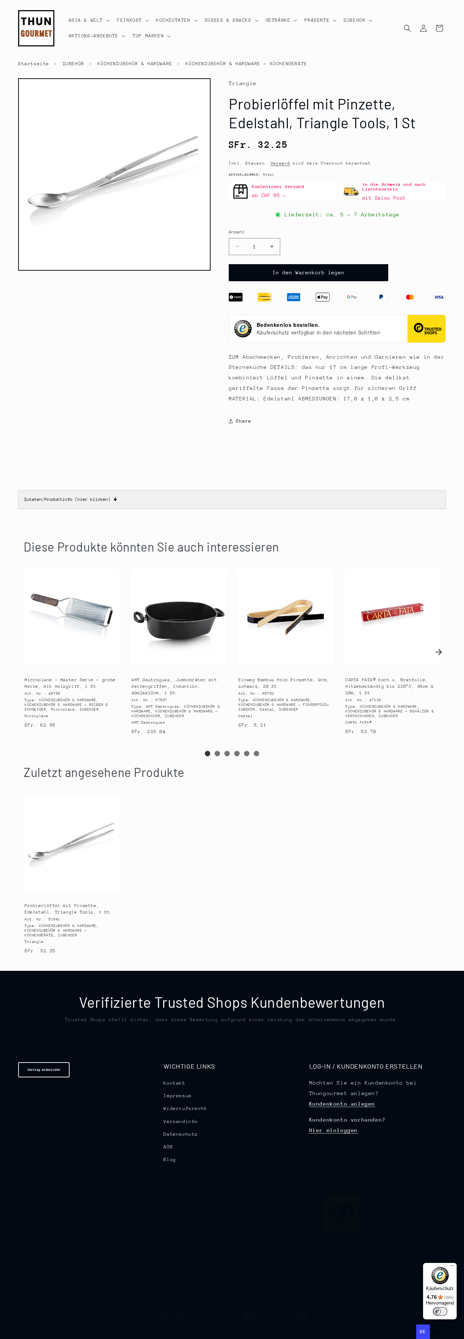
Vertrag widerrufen (44, 1070)
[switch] (440, 1311)
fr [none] (437, 1331)
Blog (169, 1159)
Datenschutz (180, 1134)
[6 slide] (256, 753)
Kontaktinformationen (368, 1331)
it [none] (450, 1331)
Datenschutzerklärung (239, 1331)
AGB (168, 1146)
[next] (438, 652)
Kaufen (71, 663)
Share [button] (244, 421)
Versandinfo (180, 1121)
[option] (436, 1332)
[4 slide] (237, 753)
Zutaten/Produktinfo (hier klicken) (70, 499)
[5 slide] (246, 753)
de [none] (423, 1331)
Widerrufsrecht (185, 1108)
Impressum (177, 1095)
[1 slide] (207, 753)
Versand (280, 163)
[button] (89, 20)
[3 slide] (227, 753)
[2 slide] (217, 753)
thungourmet (104, 1331)
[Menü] (452, 1267)
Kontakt (174, 1083)
